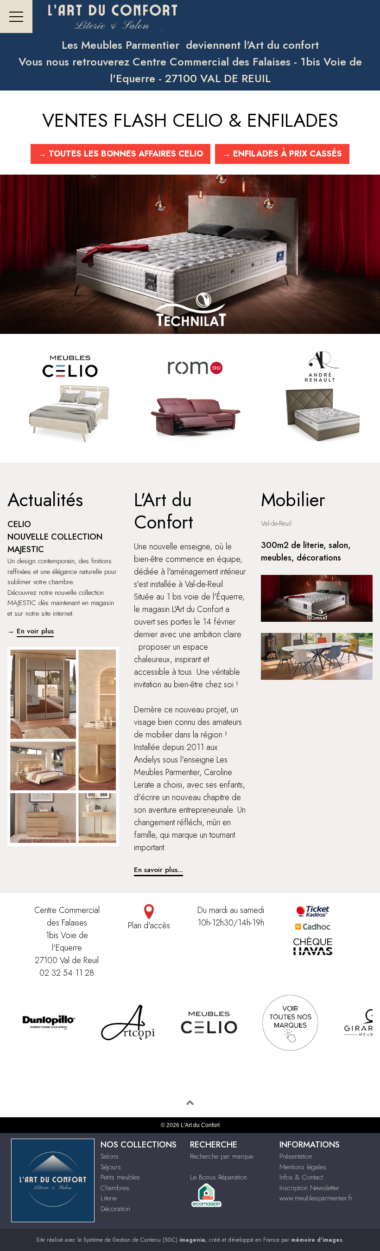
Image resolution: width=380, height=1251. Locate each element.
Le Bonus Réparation (218, 1177)
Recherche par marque (221, 1156)
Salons (110, 1156)
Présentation (295, 1156)
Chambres (115, 1188)
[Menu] (16, 16)
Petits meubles (120, 1177)
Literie (109, 1198)
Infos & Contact (301, 1177)
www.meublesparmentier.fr (316, 1198)
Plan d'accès (149, 925)
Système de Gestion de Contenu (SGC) (144, 1240)
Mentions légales (302, 1167)
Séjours (111, 1167)
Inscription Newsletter (309, 1188)
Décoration (115, 1209)
